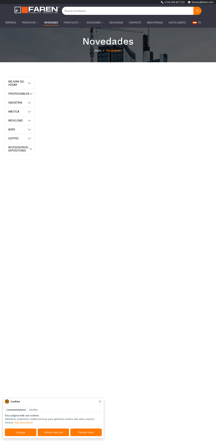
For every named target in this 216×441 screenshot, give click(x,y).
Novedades (51, 22)
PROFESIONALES (18, 93)
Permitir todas (86, 432)
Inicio (98, 50)
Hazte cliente (177, 22)
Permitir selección (53, 432)
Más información (23, 422)
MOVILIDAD (15, 120)
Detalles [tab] (33, 409)
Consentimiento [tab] (16, 409)
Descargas (116, 22)
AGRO (11, 129)
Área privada (155, 22)
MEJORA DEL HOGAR (16, 83)
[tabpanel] (53, 419)
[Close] (100, 401)
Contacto (135, 22)
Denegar (20, 432)
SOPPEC (13, 138)
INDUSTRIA (15, 102)
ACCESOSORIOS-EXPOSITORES (18, 149)
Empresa (10, 22)
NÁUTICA (13, 111)
